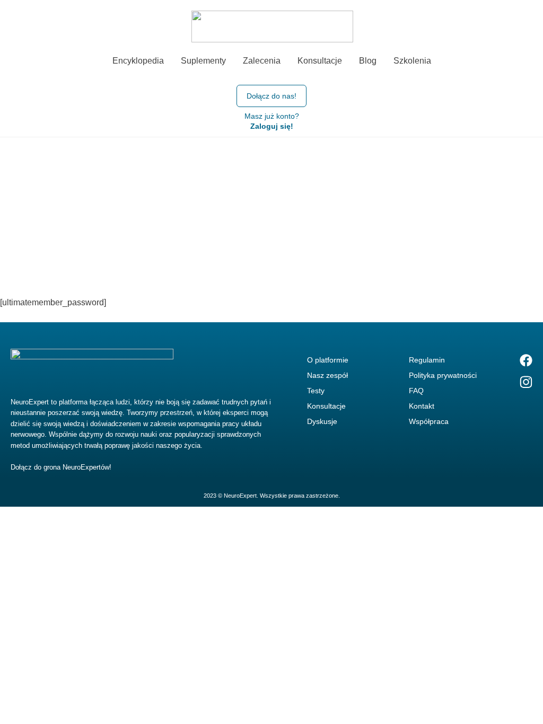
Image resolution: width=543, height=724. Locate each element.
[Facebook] (526, 360)
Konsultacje (326, 406)
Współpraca (429, 421)
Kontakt (421, 406)
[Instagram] (526, 382)
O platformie (327, 360)
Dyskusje (322, 421)
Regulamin (427, 360)
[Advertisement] (271, 217)
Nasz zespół (327, 375)
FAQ (416, 390)
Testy (316, 390)
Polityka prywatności (443, 375)
